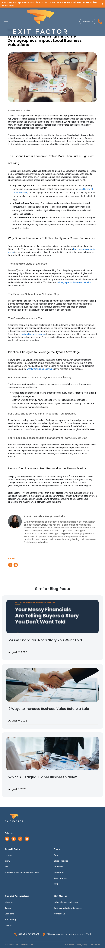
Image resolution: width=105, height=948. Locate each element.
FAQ (56, 884)
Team (8, 908)
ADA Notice (69, 945)
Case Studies (60, 878)
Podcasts (58, 866)
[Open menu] (6, 21)
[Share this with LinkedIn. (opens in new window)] (16, 565)
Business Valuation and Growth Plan (22, 872)
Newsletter (59, 872)
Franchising (10, 919)
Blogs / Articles (61, 861)
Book (56, 855)
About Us (9, 902)
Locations (9, 913)
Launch (8, 855)
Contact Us (87, 21)
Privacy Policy (81, 945)
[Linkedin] (7, 839)
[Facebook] (13, 839)
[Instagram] (20, 839)
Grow (7, 861)
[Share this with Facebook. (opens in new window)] (10, 565)
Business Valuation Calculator (68, 908)
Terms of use (94, 945)
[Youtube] (27, 839)
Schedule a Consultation (66, 902)
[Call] (100, 22)
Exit (6, 866)
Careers (8, 925)
